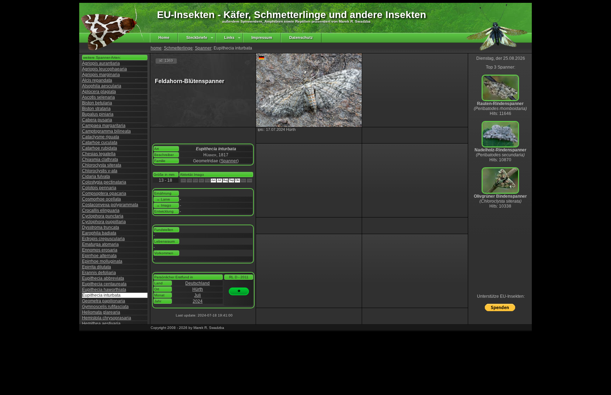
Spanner (203, 48)
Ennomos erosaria (99, 250)
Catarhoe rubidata (99, 148)
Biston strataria (96, 108)
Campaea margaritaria (104, 125)
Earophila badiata (99, 233)
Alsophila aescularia (101, 85)
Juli (197, 295)
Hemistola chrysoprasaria (106, 317)
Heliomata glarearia (101, 312)
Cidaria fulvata (96, 176)
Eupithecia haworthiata (104, 289)
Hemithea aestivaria (101, 323)
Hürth (197, 289)
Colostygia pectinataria (104, 182)
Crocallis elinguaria (101, 210)
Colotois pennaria (99, 187)
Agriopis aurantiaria (101, 63)
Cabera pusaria (97, 119)
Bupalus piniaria (98, 114)
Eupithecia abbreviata (103, 278)
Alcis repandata (97, 80)
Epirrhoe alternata (99, 255)
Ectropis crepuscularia (103, 238)
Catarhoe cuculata (99, 142)
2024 (198, 301)
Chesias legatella (99, 153)
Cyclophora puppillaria (104, 221)
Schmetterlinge (178, 48)
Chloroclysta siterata (101, 165)
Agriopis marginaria (101, 74)
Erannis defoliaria (99, 272)
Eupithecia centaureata (104, 283)
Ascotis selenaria (98, 97)
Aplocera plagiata (99, 91)
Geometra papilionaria (103, 300)
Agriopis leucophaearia (104, 68)
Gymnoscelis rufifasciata (105, 306)
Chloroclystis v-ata (99, 170)
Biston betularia (97, 102)
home (156, 48)
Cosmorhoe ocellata (101, 199)
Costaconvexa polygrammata (110, 204)
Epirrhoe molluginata (102, 261)
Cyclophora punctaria (102, 216)
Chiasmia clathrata (100, 159)
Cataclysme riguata (100, 136)
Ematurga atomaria (100, 244)
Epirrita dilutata (96, 267)
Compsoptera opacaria (104, 193)
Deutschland (197, 283)
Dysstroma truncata (100, 227)
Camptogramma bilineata (106, 131)
